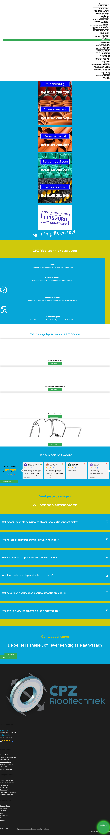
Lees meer (53, 363)
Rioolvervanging (4, 790)
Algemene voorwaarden (24, 829)
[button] (109, 471)
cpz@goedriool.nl (9, 656)
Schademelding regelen (100, 27)
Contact (106, 40)
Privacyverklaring (37, 829)
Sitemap (46, 829)
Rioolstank (105, 35)
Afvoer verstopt (103, 5)
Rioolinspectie (104, 15)
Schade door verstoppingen (99, 26)
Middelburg (3, 820)
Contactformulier (9, 658)
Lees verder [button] (27, 477)
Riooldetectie (104, 18)
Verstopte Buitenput (102, 11)
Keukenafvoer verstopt (101, 7)
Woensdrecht (4, 815)
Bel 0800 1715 (4, 730)
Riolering (106, 24)
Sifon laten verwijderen (101, 29)
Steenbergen (3, 810)
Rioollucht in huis (5, 755)
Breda (1, 813)
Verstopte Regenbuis (102, 13)
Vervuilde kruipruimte (101, 37)
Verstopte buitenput (5, 762)
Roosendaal (3, 808)
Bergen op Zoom (5, 806)
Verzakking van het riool (100, 30)
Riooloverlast (104, 32)
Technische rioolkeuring (100, 19)
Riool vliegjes (104, 33)
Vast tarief (106, 77)
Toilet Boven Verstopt (101, 10)
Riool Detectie (4, 785)
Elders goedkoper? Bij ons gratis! (103, 826)
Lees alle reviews (8, 481)
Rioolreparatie (4, 787)
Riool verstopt (104, 4)
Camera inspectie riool (6, 780)
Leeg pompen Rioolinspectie (8, 792)
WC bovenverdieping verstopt (8, 757)
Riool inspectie (104, 16)
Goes (1, 818)
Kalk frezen (105, 22)
